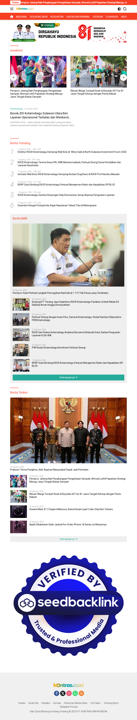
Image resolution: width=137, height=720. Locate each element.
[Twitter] (62, 694)
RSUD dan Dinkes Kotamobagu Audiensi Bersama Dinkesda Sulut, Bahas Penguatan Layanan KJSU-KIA (76, 334)
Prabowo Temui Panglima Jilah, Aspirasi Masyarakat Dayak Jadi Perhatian (49, 469)
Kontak (57, 703)
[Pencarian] (125, 9)
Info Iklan (95, 703)
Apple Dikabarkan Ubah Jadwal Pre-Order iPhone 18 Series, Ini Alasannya (67, 524)
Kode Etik (33, 703)
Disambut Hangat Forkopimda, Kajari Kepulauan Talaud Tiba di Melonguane (57, 205)
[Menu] (12, 9)
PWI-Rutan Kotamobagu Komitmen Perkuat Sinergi (59, 347)
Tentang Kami (111, 703)
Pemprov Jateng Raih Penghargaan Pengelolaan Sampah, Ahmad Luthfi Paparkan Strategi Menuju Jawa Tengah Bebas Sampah (77, 480)
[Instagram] (69, 694)
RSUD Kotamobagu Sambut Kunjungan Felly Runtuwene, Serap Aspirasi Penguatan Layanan (66, 195)
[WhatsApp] (75, 694)
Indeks (22, 703)
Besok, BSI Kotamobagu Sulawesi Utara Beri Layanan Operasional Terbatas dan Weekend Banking (39, 117)
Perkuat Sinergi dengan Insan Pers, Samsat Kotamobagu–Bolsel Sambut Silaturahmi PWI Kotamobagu (76, 318)
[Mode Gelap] (119, 9)
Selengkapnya (67, 377)
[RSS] (81, 694)
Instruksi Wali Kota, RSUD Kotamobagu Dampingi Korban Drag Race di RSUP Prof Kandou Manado (69, 174)
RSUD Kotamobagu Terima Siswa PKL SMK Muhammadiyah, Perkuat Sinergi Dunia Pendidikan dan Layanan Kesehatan (69, 164)
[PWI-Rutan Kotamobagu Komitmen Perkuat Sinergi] (21, 350)
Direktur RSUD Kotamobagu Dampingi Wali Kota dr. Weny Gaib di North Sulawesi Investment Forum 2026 (72, 152)
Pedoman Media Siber (76, 703)
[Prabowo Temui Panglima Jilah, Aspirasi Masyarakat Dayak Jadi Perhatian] (68, 430)
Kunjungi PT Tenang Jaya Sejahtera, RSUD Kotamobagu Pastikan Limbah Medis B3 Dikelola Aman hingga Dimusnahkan (75, 303)
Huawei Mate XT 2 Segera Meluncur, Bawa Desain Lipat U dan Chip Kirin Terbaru (97, 92)
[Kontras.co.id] (25, 9)
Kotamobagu (16, 108)
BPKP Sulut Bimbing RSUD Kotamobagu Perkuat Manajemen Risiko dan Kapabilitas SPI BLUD (66, 184)
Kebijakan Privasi (69, 706)
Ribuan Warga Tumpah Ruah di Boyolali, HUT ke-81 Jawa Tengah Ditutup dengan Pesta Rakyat (36, 92)
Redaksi (46, 703)
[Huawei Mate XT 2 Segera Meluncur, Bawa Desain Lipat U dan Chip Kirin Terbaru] (99, 72)
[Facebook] (56, 694)
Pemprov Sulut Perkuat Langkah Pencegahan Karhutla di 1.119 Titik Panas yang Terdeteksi (60, 293)
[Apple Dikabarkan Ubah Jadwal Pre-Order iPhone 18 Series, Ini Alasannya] (18, 527)
